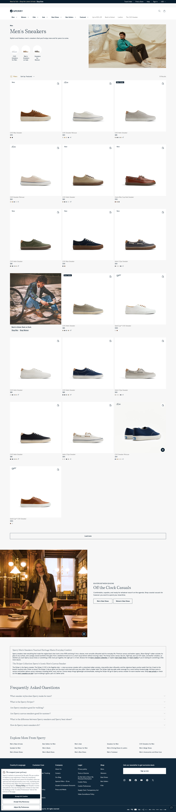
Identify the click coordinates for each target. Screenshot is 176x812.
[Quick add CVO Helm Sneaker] (163, 83)
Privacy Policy (21, 785)
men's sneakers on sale (25, 673)
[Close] (40, 771)
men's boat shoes (120, 658)
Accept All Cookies (21, 796)
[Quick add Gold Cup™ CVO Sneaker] (163, 276)
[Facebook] (136, 780)
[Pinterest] (147, 780)
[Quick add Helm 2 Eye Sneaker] (163, 212)
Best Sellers (69, 17)
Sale (43, 17)
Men (13, 17)
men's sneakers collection (98, 658)
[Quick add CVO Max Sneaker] (58, 83)
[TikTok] (130, 780)
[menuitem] (16, 17)
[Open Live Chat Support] (171, 807)
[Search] (159, 11)
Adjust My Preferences (21, 807)
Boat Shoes (55, 17)
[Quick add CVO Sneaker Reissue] (110, 83)
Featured (83, 17)
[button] (164, 11)
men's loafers (134, 658)
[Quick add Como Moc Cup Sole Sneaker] (163, 148)
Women (23, 17)
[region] (21, 790)
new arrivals (153, 671)
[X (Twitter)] (153, 780)
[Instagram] (124, 780)
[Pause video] (84, 634)
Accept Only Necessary (21, 802)
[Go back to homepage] (16, 11)
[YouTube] (141, 780)
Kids (34, 17)
